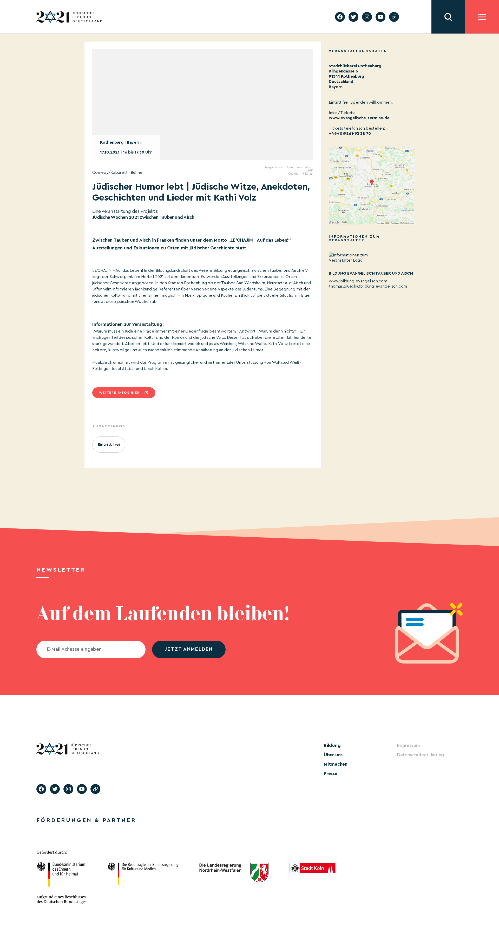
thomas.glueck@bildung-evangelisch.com (368, 286)
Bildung (332, 745)
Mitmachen (335, 764)
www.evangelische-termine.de (359, 118)
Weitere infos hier (119, 392)
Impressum (408, 745)
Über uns (333, 754)
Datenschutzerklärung (420, 754)
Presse (330, 773)
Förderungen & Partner (86, 820)
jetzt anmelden (189, 649)
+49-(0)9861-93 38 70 (350, 133)
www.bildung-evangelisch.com (358, 281)
